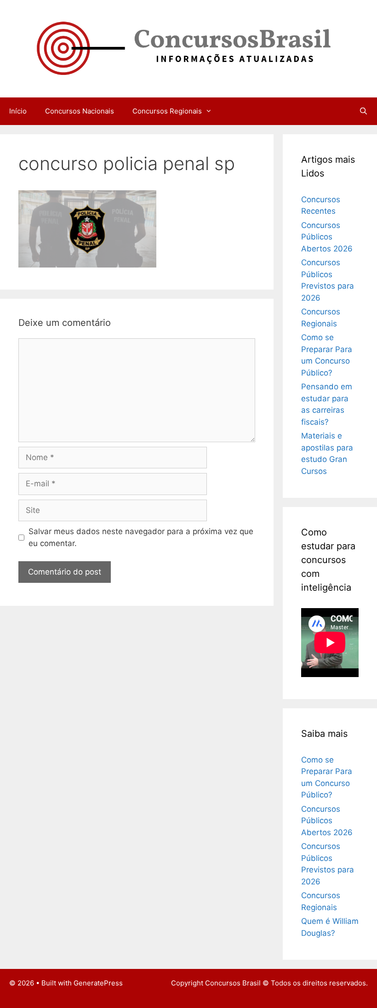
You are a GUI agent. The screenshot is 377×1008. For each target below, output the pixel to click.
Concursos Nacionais (79, 111)
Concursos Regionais (167, 111)
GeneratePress (98, 983)
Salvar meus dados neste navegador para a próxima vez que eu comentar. (141, 537)
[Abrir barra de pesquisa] (363, 111)
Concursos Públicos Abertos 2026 (327, 237)
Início (18, 111)
